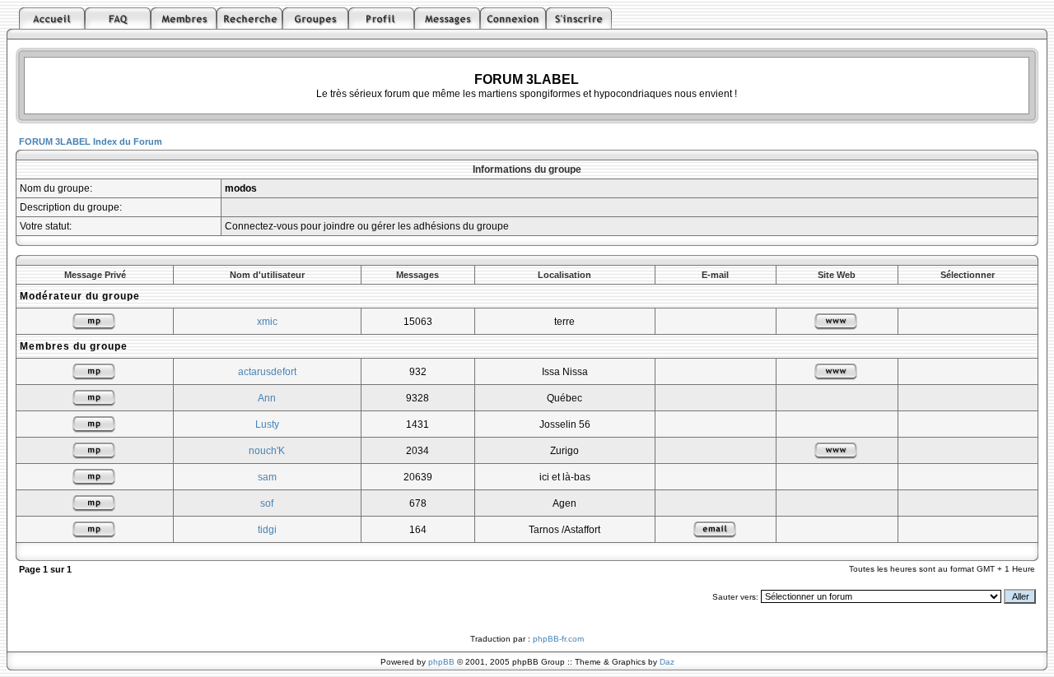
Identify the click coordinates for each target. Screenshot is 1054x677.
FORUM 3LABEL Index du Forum (90, 141)
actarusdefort (267, 372)
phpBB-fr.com (558, 638)
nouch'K (267, 451)
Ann (267, 398)
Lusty (267, 424)
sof (266, 503)
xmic (267, 321)
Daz (667, 661)
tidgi (267, 530)
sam (267, 477)
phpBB (441, 661)
